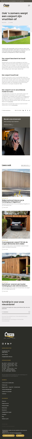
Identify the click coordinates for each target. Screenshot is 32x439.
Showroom (4, 410)
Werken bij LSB (5, 418)
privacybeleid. (19, 432)
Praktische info (5, 403)
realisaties (10, 101)
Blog (3, 416)
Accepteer (20, 435)
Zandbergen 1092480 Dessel (5, 351)
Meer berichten (25, 165)
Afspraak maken (8, 124)
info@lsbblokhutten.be (7, 356)
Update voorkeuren (8, 435)
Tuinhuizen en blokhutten (8, 382)
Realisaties (4, 407)
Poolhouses (4, 385)
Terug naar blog (6, 110)
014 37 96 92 (5, 354)
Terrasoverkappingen (7, 389)
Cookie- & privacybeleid (8, 426)
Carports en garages (7, 391)
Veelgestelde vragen (6, 412)
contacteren (15, 105)
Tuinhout (4, 393)
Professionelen (5, 405)
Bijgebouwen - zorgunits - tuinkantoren (11, 387)
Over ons (4, 401)
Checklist (4, 414)
